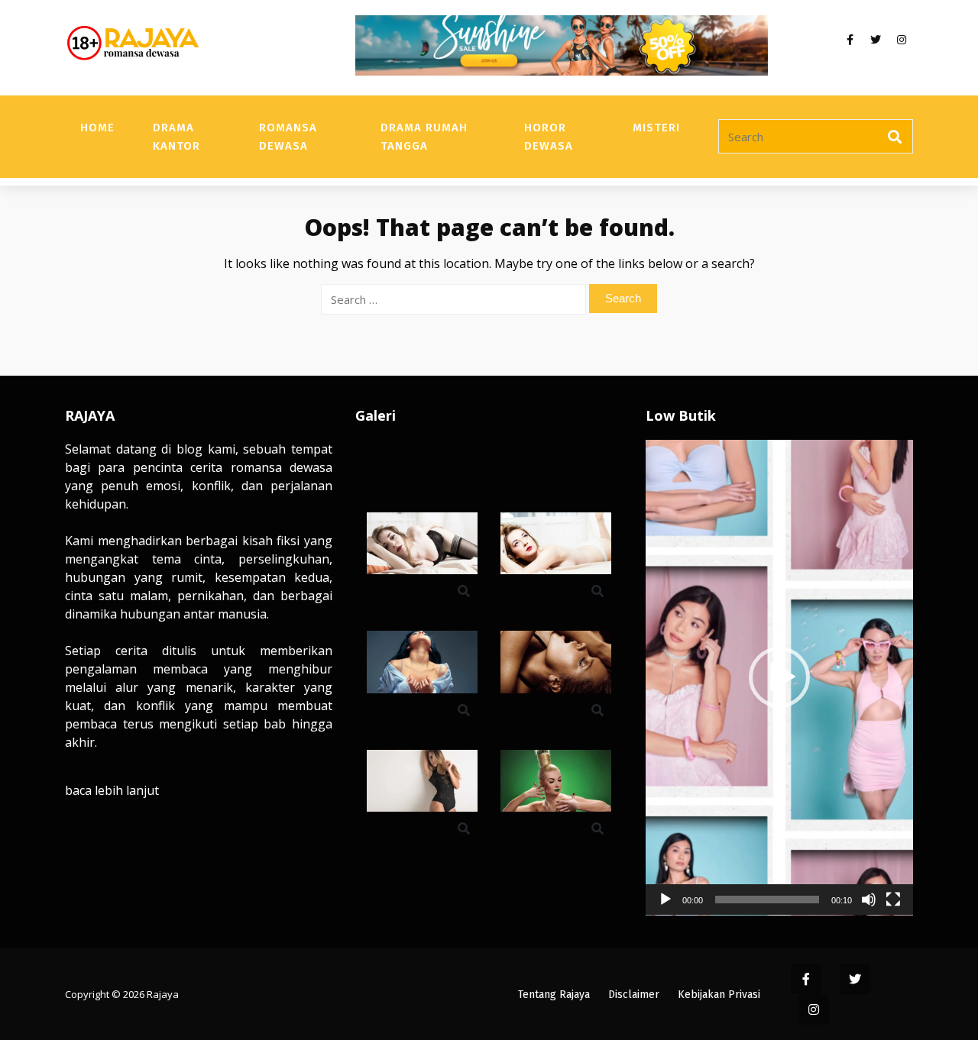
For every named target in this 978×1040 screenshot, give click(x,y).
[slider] (767, 899)
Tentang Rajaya (554, 994)
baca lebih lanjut (112, 790)
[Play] (665, 899)
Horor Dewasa (548, 137)
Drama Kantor (176, 137)
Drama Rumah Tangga (424, 137)
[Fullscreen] (893, 899)
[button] (779, 677)
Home (97, 127)
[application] (779, 678)
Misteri (656, 127)
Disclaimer (633, 994)
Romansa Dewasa (288, 137)
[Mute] (868, 899)
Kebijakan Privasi (719, 994)
